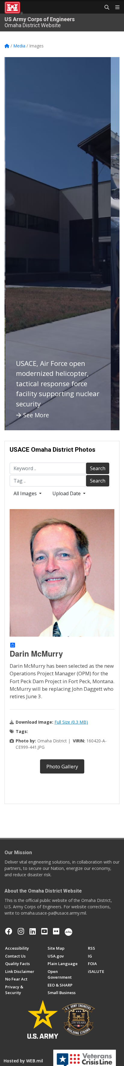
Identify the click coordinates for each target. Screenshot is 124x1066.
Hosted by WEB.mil (23, 1061)
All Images (26, 493)
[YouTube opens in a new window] (44, 931)
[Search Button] (104, 7)
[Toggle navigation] (114, 7)
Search (97, 468)
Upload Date (67, 493)
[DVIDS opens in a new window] (68, 931)
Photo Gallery (62, 766)
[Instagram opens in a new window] (21, 931)
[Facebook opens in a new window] (8, 931)
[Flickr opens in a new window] (56, 931)
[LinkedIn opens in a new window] (32, 931)
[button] (17, 243)
